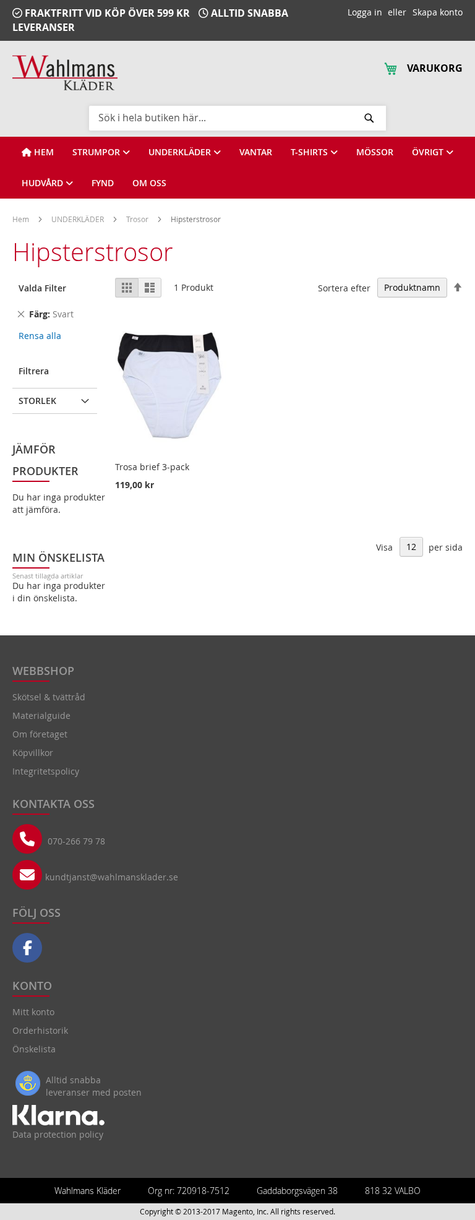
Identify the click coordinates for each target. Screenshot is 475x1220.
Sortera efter (344, 287)
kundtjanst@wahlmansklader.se (111, 877)
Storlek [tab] (37, 400)
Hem (21, 219)
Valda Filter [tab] (42, 288)
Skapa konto (438, 12)
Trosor (138, 219)
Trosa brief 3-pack (152, 467)
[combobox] (237, 117)
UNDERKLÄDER (78, 219)
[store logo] (65, 72)
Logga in (365, 12)
